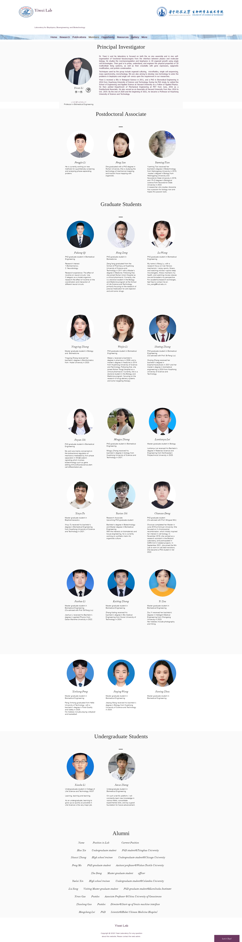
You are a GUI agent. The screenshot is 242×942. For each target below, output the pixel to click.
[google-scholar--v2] (88, 90)
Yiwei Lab (43, 10)
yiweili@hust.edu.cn (78, 102)
